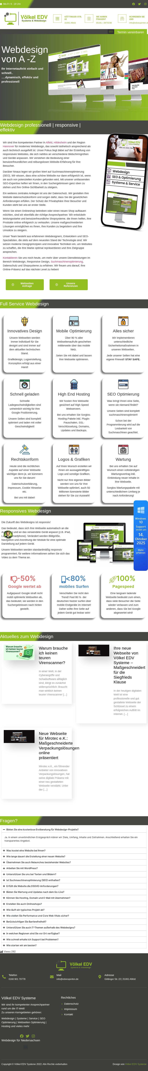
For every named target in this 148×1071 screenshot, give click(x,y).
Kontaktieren (10, 257)
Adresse (109, 975)
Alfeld (49, 142)
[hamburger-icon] (111, 32)
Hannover (8, 146)
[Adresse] (100, 977)
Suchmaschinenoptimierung (67, 261)
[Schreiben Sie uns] (122, 18)
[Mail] (52, 977)
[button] (25, 1047)
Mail (59, 975)
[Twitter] (139, 4)
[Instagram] (145, 4)
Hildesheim (60, 142)
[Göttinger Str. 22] (57, 18)
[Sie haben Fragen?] (89, 18)
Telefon (13, 975)
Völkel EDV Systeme (136, 1064)
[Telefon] (4, 977)
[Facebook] (133, 4)
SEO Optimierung (123, 394)
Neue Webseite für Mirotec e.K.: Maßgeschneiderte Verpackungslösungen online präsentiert (59, 745)
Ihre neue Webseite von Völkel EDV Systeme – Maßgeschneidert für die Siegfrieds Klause (129, 665)
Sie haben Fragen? (101, 18)
